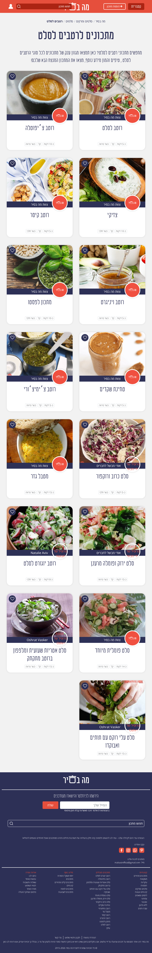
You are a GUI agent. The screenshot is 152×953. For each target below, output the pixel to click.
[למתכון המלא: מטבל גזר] (40, 440)
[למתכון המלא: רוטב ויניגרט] (112, 266)
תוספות (144, 885)
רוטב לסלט (105, 924)
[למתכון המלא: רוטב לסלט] (112, 92)
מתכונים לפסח (67, 888)
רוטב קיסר (106, 914)
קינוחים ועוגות (141, 891)
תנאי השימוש (30, 885)
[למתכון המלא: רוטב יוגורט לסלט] (40, 527)
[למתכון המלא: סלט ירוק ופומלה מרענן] (112, 527)
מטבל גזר (106, 911)
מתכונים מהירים (140, 875)
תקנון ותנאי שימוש (72, 937)
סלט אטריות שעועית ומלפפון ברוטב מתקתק (98, 884)
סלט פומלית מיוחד (102, 895)
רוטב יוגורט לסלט (103, 875)
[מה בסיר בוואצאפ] (134, 850)
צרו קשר (58, 937)
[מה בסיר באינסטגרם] (127, 850)
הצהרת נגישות (90, 937)
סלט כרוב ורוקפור (103, 901)
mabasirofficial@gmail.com (127, 862)
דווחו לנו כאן (8, 941)
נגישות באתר (30, 878)
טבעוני (144, 901)
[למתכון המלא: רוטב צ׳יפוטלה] (40, 92)
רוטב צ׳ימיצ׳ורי (104, 908)
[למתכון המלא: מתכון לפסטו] (40, 266)
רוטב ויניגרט (105, 918)
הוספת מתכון (113, 6)
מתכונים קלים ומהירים (64, 882)
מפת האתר (31, 888)
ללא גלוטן (143, 905)
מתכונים (69, 878)
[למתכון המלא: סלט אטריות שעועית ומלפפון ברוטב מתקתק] (40, 615)
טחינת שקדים (104, 905)
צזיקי (108, 927)
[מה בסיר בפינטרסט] (141, 850)
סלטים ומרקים (141, 888)
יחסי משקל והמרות (65, 875)
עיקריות (144, 882)
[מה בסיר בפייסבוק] (121, 850)
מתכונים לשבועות (65, 891)
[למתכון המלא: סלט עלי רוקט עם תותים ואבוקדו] (112, 702)
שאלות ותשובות (29, 882)
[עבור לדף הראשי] (76, 778)
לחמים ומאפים (141, 895)
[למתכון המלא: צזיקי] (112, 179)
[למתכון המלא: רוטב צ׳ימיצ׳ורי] (40, 353)
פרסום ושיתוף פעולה (27, 891)
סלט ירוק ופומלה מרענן (100, 898)
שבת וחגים (142, 908)
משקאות (143, 878)
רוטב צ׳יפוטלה (104, 878)
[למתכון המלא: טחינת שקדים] (112, 353)
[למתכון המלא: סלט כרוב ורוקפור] (112, 440)
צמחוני (144, 898)
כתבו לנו (32, 875)
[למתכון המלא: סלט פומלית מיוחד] (112, 615)
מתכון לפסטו (105, 921)
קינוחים (70, 885)
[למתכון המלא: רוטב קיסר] (40, 179)
